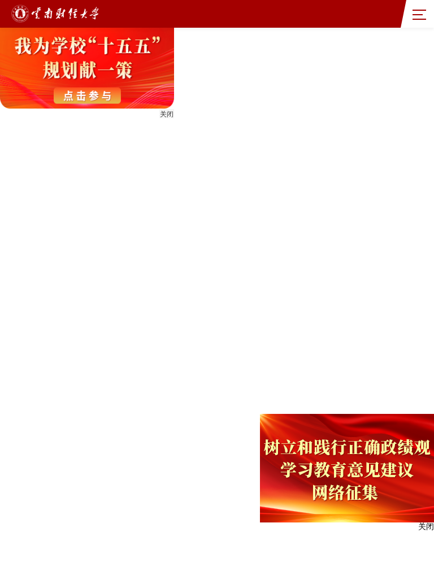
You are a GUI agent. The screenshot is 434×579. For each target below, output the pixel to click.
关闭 (166, 114)
